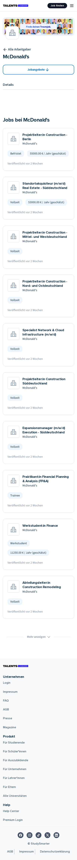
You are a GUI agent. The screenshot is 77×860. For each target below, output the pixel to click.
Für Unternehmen (14, 769)
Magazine (9, 727)
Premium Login (13, 820)
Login (6, 683)
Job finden (57, 5)
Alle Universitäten (15, 796)
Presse (7, 718)
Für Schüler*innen (14, 751)
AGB (6, 709)
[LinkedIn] (56, 835)
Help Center (11, 811)
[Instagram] (30, 835)
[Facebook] (21, 835)
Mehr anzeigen (36, 637)
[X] (47, 835)
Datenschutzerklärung (55, 851)
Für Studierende (14, 742)
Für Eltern (9, 787)
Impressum (10, 692)
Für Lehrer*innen (14, 778)
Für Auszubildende (15, 760)
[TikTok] (38, 835)
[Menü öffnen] (72, 5)
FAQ (6, 700)
